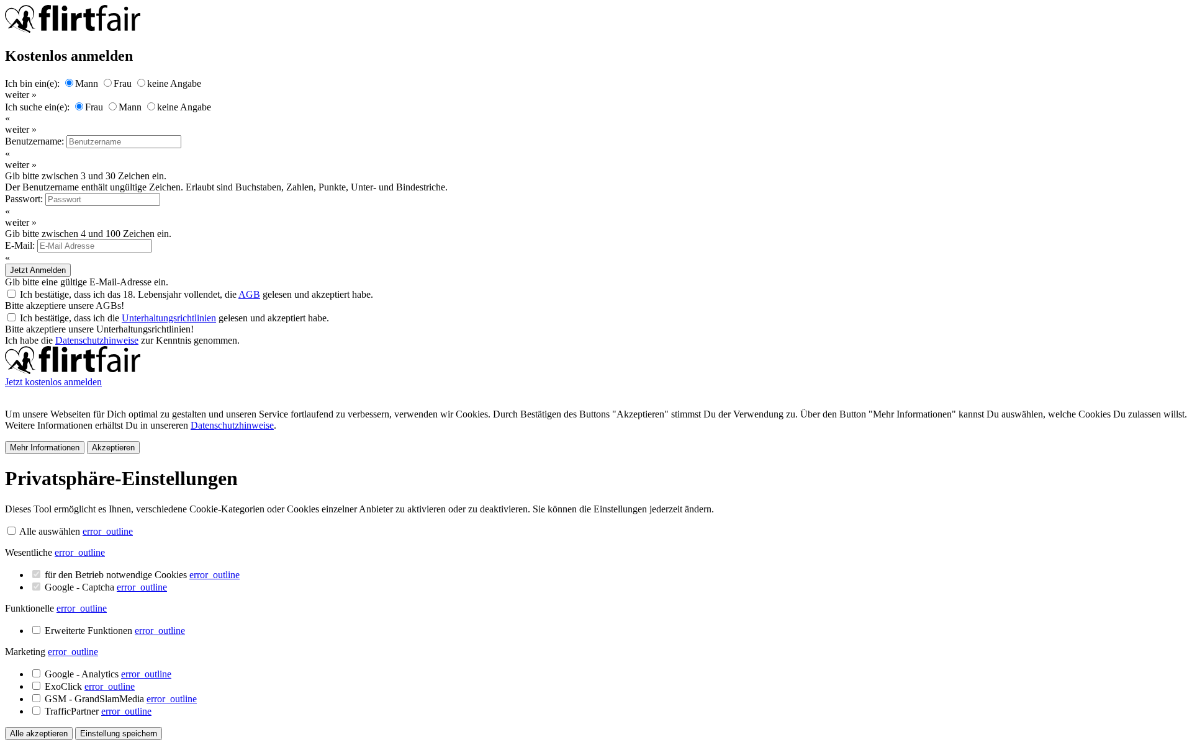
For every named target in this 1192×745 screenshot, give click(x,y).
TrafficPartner (98, 711)
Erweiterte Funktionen (115, 630)
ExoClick (90, 686)
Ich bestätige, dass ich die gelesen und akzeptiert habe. (174, 318)
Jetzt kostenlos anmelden (53, 382)
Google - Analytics (108, 674)
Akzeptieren (113, 447)
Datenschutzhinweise (96, 340)
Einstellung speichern (118, 733)
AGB (249, 294)
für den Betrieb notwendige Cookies (142, 574)
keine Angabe (174, 83)
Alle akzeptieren (39, 733)
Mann (86, 83)
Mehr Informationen (44, 447)
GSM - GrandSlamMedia (121, 699)
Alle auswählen (49, 531)
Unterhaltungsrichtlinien (169, 318)
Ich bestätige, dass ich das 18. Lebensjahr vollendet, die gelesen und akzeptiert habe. (196, 294)
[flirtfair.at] (72, 370)
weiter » (21, 94)
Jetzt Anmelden (38, 270)
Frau (123, 83)
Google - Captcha (106, 587)
